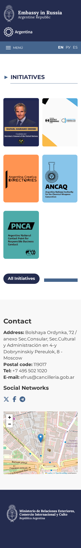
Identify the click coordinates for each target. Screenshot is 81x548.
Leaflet (49, 473)
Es (75, 47)
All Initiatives (21, 278)
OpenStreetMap (61, 473)
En (60, 47)
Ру (68, 47)
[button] (40, 438)
